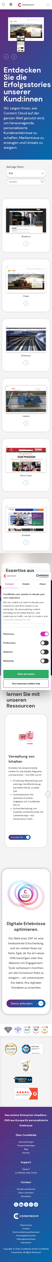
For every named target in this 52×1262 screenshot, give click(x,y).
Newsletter (26, 1196)
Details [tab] (26, 584)
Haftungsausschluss (26, 1239)
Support (26, 1169)
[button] (6, 56)
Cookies (26, 1228)
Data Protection (11, 623)
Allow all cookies (26, 674)
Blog (26, 1149)
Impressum (26, 1242)
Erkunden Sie (17, 837)
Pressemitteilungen (26, 1145)
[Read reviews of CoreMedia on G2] (26, 1093)
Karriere (26, 1152)
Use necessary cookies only (26, 683)
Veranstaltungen (26, 1142)
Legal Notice (29, 623)
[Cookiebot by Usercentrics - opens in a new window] (37, 576)
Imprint (41, 623)
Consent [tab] (9, 584)
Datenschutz (26, 1225)
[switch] (44, 643)
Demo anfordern (21, 1003)
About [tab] (42, 584)
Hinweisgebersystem (26, 1235)
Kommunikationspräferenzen (26, 1232)
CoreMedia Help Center (26, 1172)
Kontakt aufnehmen (26, 1189)
